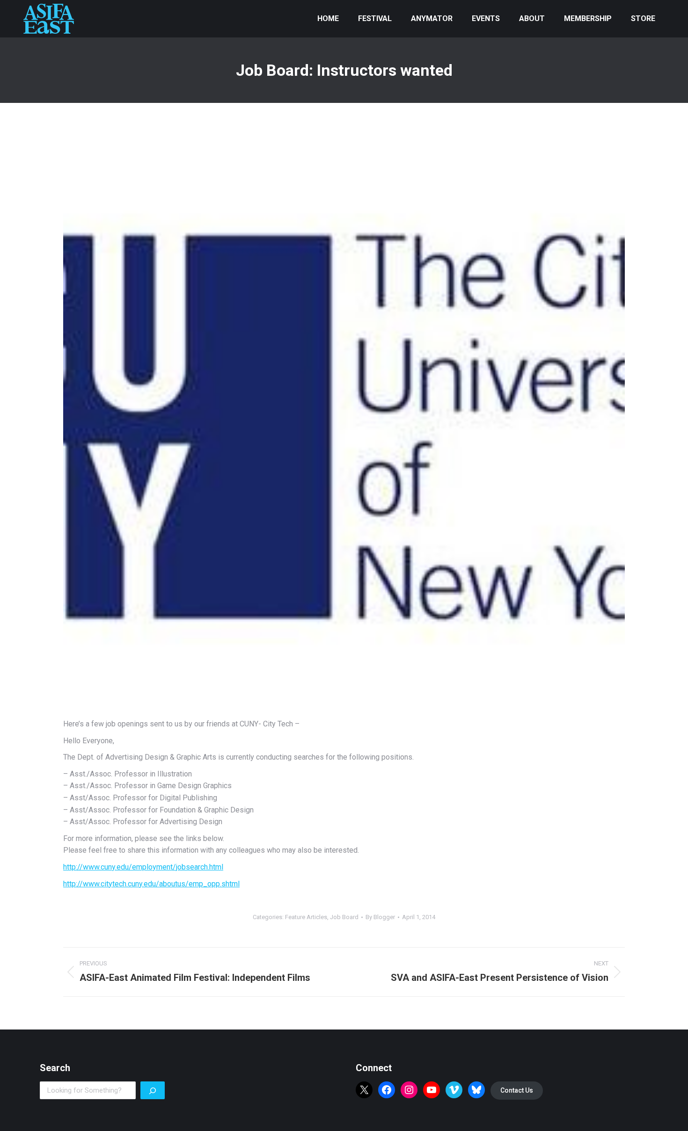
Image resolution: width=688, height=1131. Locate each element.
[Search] (152, 1090)
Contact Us (516, 1090)
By (380, 917)
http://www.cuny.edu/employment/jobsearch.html (143, 867)
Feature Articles (306, 917)
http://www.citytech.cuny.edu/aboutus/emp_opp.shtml (151, 883)
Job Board (344, 917)
